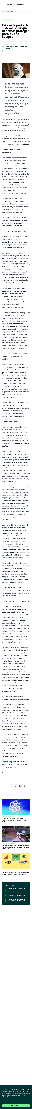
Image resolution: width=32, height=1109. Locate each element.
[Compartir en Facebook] (11, 786)
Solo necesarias (16, 1101)
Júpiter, (18, 511)
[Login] (23, 4)
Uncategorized (8, 20)
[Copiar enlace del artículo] (24, 786)
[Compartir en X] (15, 786)
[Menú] (3, 4)
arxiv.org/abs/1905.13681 (14, 762)
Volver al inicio (8, 11)
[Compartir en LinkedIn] (20, 786)
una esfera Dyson (22, 620)
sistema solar (7, 204)
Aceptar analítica (16, 1105)
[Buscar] (26, 4)
